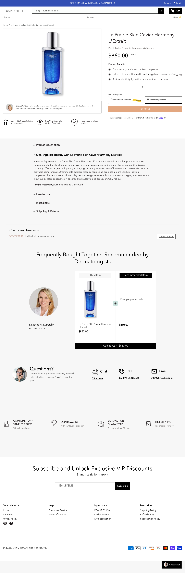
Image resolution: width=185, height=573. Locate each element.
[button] (8, 17)
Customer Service (58, 510)
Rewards (167, 3)
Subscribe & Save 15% (127, 100)
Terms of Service (57, 515)
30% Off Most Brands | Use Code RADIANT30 (91, 3)
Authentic (8, 515)
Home (5, 25)
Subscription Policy (150, 519)
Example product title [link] (131, 299)
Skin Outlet (18, 548)
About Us (8, 510)
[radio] (111, 99)
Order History (101, 515)
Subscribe (122, 486)
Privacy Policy (10, 519)
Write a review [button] (166, 237)
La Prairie (14, 25)
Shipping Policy (148, 510)
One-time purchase (158, 100)
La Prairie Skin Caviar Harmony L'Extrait (37, 25)
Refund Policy (147, 515)
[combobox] (98, 11)
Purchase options (115, 94)
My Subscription (102, 519)
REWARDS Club (102, 510)
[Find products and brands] (161, 10)
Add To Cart (115, 346)
